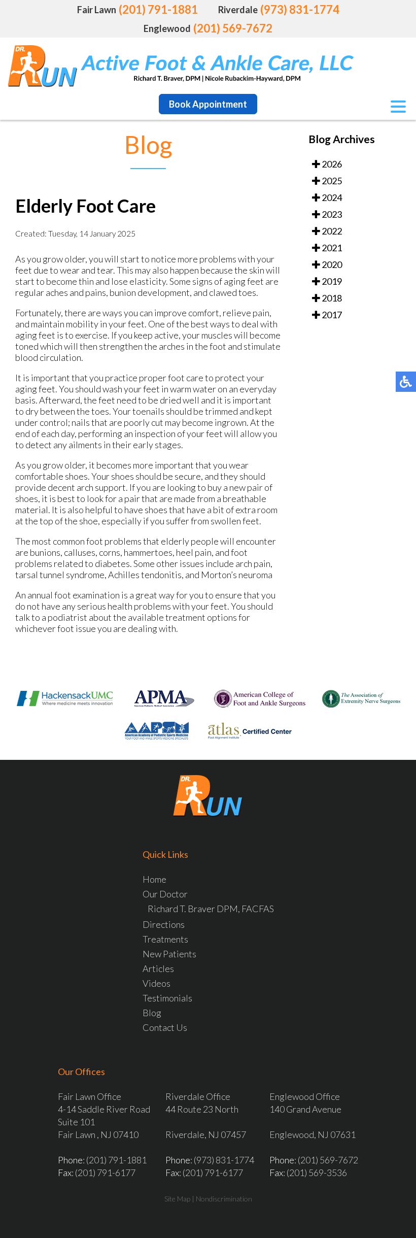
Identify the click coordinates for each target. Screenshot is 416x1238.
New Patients (169, 953)
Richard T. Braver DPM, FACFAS (211, 908)
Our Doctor (165, 893)
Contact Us (165, 1027)
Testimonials (167, 997)
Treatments (165, 939)
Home (154, 879)
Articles (158, 968)
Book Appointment (208, 104)
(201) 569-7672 (232, 28)
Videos (156, 983)
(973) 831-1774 (299, 9)
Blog (152, 1012)
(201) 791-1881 (158, 9)
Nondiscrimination (224, 1198)
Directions (164, 924)
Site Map (177, 1198)
